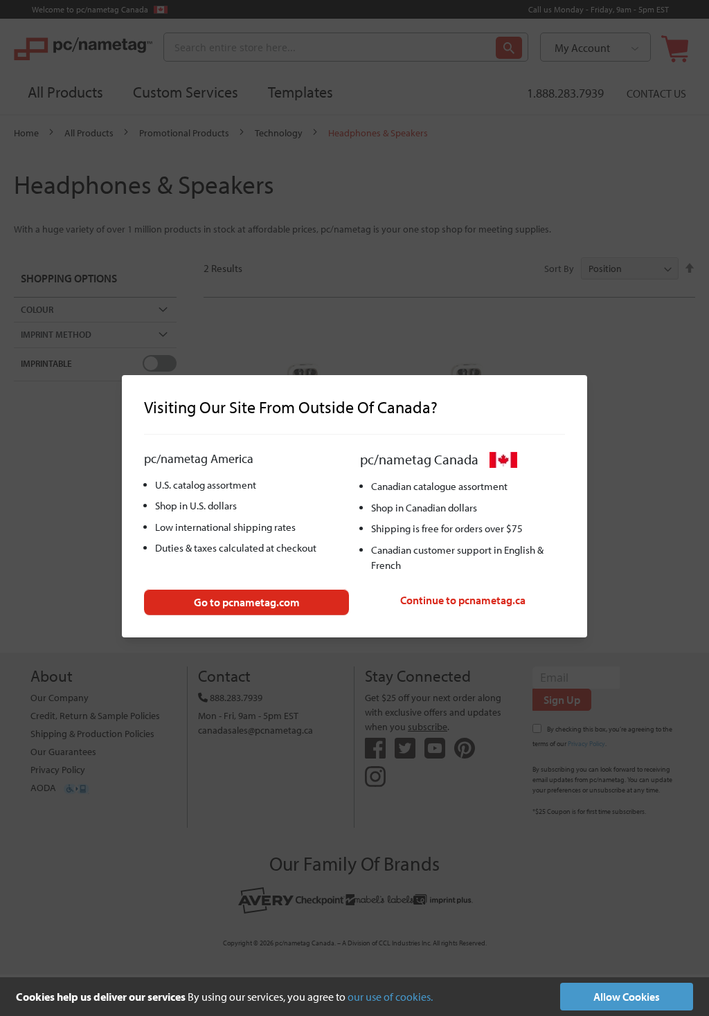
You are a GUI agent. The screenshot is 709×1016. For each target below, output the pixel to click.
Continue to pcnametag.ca (463, 600)
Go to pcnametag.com (247, 602)
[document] (354, 996)
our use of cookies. (390, 997)
